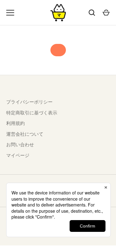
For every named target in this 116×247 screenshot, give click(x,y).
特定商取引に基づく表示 (31, 112)
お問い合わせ (20, 144)
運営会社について (24, 134)
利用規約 (15, 123)
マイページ (17, 155)
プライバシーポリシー (29, 102)
